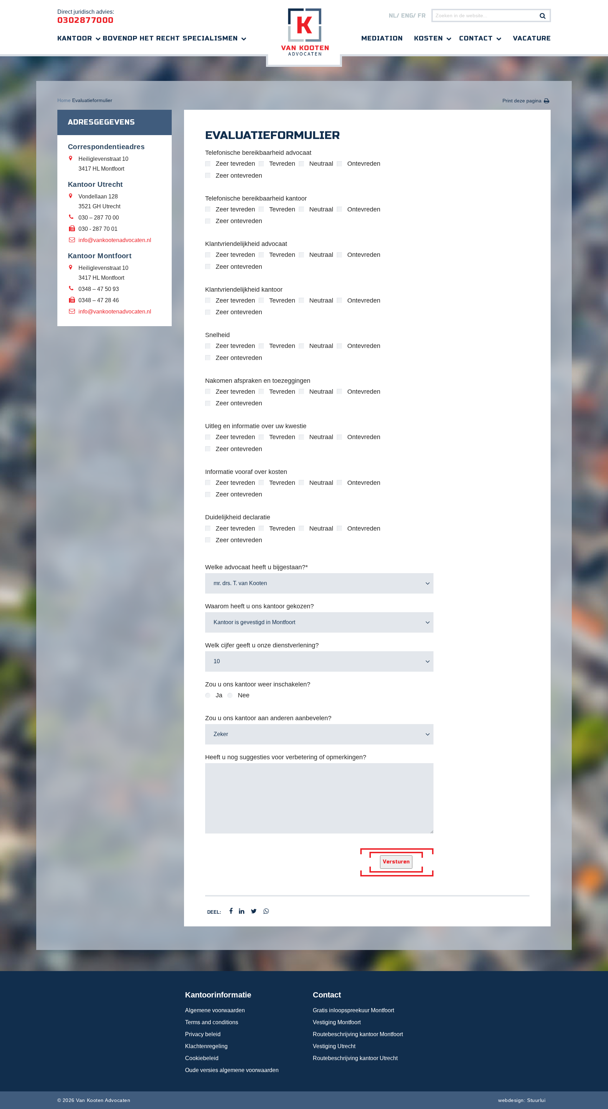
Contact (476, 38)
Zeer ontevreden (239, 175)
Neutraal (321, 163)
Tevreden (282, 163)
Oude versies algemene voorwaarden (232, 1070)
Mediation (382, 38)
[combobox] (319, 583)
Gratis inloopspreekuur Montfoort (353, 1010)
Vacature (532, 38)
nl (393, 15)
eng (407, 15)
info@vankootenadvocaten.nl (114, 240)
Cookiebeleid (201, 1058)
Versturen (396, 862)
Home (64, 100)
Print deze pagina (522, 100)
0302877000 (85, 20)
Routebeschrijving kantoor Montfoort (358, 1034)
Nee (243, 695)
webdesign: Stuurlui (521, 1100)
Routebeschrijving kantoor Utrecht (355, 1058)
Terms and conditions (211, 1022)
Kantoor (74, 38)
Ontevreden (363, 163)
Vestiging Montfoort (337, 1022)
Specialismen (210, 38)
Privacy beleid (203, 1034)
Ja (219, 695)
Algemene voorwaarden (215, 1010)
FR (421, 15)
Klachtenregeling (206, 1046)
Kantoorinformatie (218, 994)
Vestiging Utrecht (334, 1046)
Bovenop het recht (141, 38)
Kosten (428, 38)
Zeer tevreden (235, 163)
